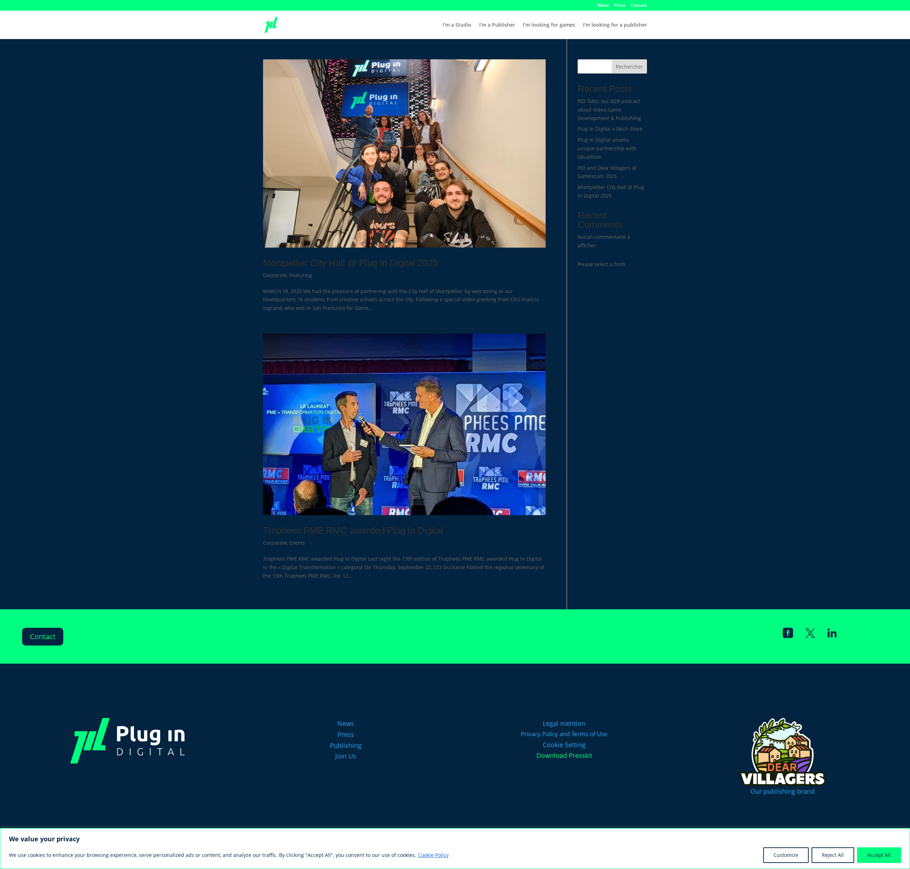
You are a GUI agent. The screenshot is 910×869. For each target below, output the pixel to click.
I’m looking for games (549, 25)
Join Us (345, 756)
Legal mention (564, 723)
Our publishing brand (782, 791)
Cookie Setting (564, 744)
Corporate (275, 275)
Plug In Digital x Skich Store (610, 128)
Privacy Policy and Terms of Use (564, 734)
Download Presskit (564, 755)
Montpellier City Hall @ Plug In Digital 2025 (350, 263)
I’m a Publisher (497, 25)
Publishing (346, 745)
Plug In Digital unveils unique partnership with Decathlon (607, 148)
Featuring (300, 275)
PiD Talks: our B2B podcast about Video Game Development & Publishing (609, 110)
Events (297, 542)
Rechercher (629, 66)
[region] (455, 848)
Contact (639, 5)
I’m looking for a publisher (615, 25)
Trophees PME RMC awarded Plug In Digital (353, 530)
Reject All (833, 855)
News (603, 5)
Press (619, 5)
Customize (786, 855)
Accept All (879, 855)
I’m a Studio (457, 25)
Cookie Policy (433, 855)
